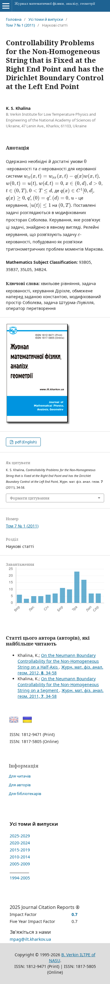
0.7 (74, 914)
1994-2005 (20, 878)
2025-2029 (20, 836)
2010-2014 (20, 857)
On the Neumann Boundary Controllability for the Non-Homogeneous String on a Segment (58, 684)
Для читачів (20, 776)
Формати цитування (29, 498)
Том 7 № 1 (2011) (20, 25)
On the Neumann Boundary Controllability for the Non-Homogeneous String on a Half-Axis (58, 661)
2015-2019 (20, 850)
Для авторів (20, 784)
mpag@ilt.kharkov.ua (30, 939)
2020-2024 (20, 843)
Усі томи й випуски (45, 19)
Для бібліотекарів (25, 793)
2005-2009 (20, 864)
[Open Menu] (6, 6)
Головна (13, 19)
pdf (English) (25, 442)
